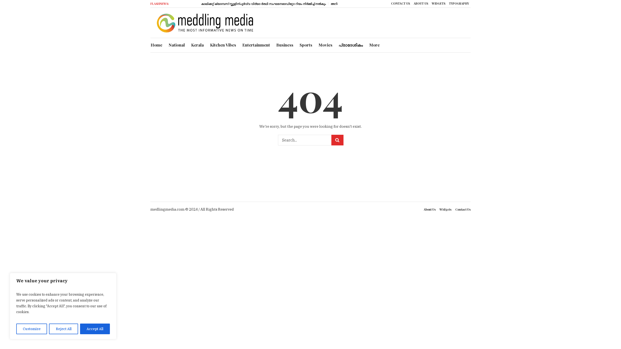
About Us (430, 209)
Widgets (445, 209)
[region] (63, 306)
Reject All (64, 329)
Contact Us (463, 209)
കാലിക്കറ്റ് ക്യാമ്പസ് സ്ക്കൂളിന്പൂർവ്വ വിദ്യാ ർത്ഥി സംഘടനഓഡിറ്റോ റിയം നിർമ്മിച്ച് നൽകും (257, 4)
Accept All (95, 329)
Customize (32, 329)
